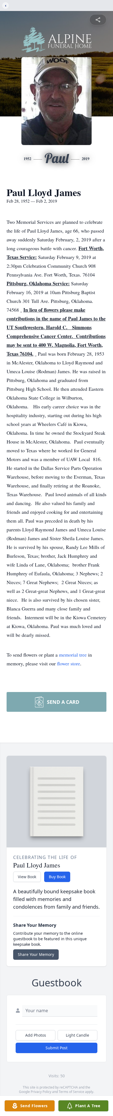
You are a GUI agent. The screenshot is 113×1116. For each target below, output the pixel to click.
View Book (27, 876)
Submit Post (56, 1047)
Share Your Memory (36, 954)
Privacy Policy (41, 1091)
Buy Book (57, 876)
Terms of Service (71, 1091)
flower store (68, 663)
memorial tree (73, 654)
